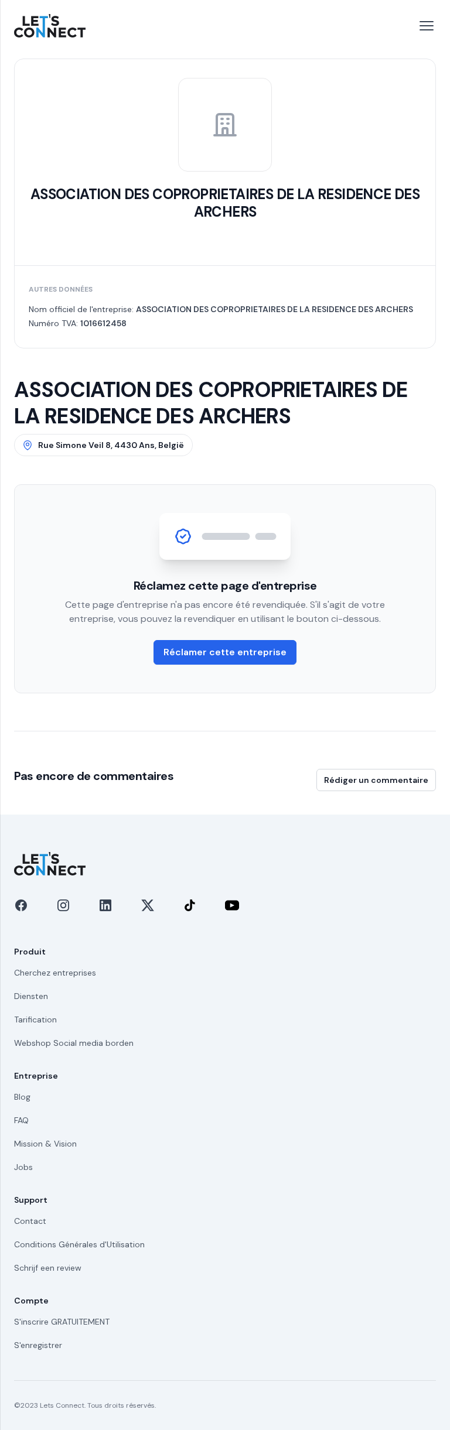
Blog (22, 1097)
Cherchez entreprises (55, 972)
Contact (30, 1221)
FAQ (21, 1120)
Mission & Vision (45, 1143)
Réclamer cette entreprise (225, 652)
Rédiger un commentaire (376, 780)
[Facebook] (21, 905)
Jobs (23, 1167)
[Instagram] (63, 905)
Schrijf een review (47, 1268)
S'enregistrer (38, 1345)
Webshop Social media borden (74, 1043)
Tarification (35, 1019)
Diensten (31, 996)
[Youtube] (232, 905)
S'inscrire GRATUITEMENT (62, 1321)
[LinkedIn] (105, 905)
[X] (148, 905)
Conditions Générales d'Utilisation (79, 1244)
